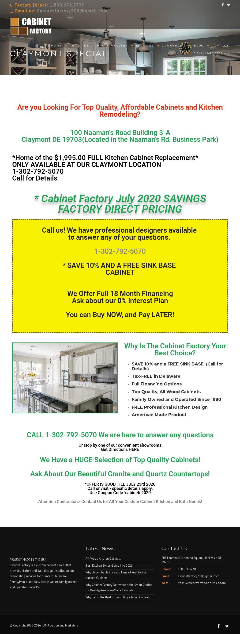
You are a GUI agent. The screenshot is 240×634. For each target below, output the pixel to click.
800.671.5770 (187, 569)
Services (145, 45)
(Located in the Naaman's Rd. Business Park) (120, 136)
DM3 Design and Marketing (61, 625)
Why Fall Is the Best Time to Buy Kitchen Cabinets (118, 597)
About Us (79, 45)
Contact (220, 45)
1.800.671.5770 (67, 5)
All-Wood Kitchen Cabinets (103, 559)
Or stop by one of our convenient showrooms (120, 447)
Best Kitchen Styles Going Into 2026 (109, 566)
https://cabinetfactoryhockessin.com (202, 583)
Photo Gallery (112, 45)
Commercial (174, 45)
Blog (199, 45)
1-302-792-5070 (38, 171)
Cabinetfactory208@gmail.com (72, 11)
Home (56, 45)
